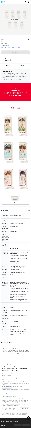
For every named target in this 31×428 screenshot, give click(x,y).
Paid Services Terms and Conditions (11, 366)
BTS (2, 37)
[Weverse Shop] (2, 2)
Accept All (25, 425)
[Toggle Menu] (28, 2)
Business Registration (7, 387)
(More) (16, 421)
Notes (22, 65)
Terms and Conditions (7, 364)
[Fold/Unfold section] (15, 210)
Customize (17, 425)
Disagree (3, 425)
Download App (25, 408)
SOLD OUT (15, 52)
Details (8, 65)
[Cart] (25, 2)
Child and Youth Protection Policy (10, 368)
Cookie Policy (5, 370)
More (14, 202)
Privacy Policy (23, 368)
